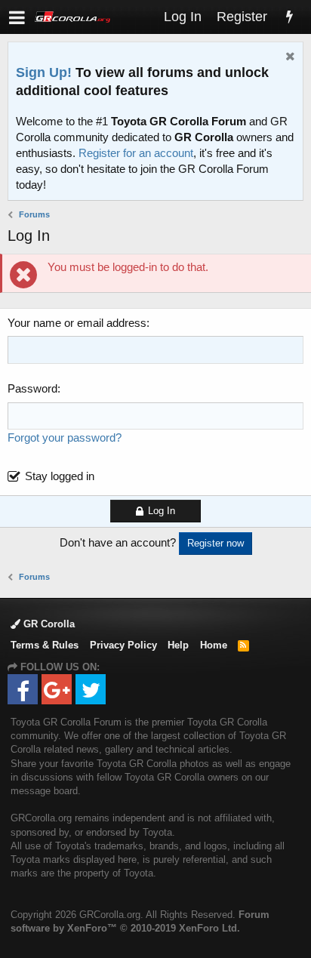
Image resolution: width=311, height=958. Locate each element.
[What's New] (289, 17)
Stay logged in (59, 476)
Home (213, 645)
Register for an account (136, 152)
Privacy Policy (123, 645)
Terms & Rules (45, 645)
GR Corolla (47, 624)
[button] (17, 17)
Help (178, 645)
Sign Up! (44, 72)
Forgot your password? (65, 437)
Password (32, 388)
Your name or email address (77, 322)
